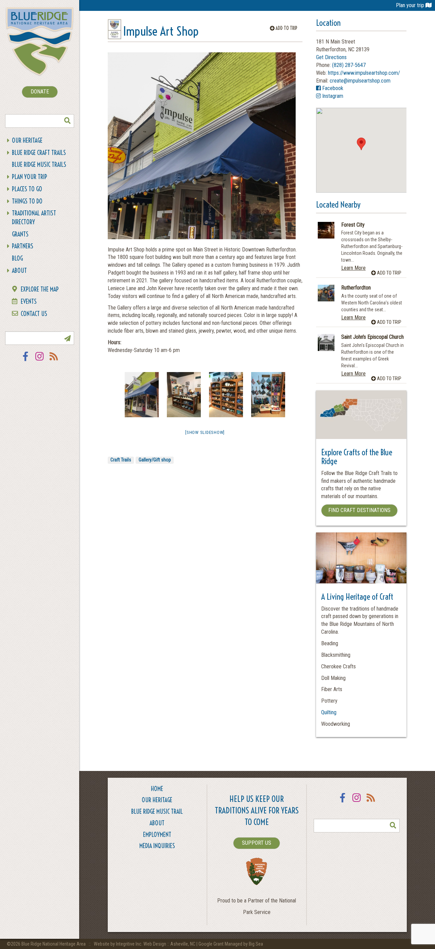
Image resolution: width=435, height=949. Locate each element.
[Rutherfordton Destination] (326, 293)
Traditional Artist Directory (34, 217)
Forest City (353, 225)
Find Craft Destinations (359, 510)
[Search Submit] (67, 121)
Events (29, 301)
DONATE (40, 91)
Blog (17, 258)
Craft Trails (120, 459)
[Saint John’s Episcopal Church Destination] (326, 342)
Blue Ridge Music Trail (157, 811)
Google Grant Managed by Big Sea (230, 944)
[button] (361, 144)
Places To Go (27, 189)
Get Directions (331, 57)
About (19, 271)
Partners (22, 246)
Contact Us (34, 314)
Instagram (39, 360)
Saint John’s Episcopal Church (372, 337)
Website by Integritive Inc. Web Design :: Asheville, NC (145, 944)
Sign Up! (67, 338)
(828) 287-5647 (349, 65)
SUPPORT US (256, 843)
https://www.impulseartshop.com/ (364, 73)
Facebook (25, 360)
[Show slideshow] (205, 432)
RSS (54, 360)
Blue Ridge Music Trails (39, 165)
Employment (157, 835)
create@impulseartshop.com (360, 80)
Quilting (328, 712)
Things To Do (27, 201)
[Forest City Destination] (326, 230)
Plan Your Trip (29, 177)
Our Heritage (27, 140)
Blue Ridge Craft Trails (39, 153)
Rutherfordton (356, 288)
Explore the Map (40, 289)
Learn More (353, 268)
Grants (20, 234)
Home (157, 789)
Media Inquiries (157, 846)
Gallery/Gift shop (155, 459)
